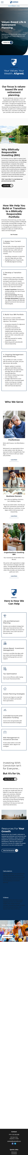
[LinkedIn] (15, 1144)
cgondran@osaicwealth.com (14, 1141)
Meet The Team (9, 779)
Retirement (14, 1152)
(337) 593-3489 (15, 1134)
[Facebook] (13, 1144)
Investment (14, 1153)
